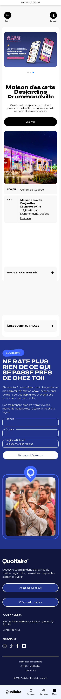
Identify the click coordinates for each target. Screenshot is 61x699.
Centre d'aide (30, 670)
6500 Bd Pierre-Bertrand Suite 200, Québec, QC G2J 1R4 (28, 623)
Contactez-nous (11, 629)
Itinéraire (25, 218)
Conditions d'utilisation (30, 666)
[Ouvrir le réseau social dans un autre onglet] (4, 646)
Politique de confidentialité (30, 662)
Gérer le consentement (30, 2)
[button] (28, 72)
